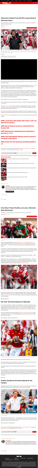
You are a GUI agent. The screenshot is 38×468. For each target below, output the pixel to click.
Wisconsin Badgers (4, 56)
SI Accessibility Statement (9, 459)
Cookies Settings (16, 459)
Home (2, 199)
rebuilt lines (22, 243)
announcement (10, 91)
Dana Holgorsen (13, 85)
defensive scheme (32, 243)
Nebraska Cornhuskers (11, 56)
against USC (32, 85)
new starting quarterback (28, 242)
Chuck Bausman (3, 214)
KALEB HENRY (7, 185)
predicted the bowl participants (24, 312)
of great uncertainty (18, 242)
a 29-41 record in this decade (8, 294)
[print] (6, 194)
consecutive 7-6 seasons (24, 262)
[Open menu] (1, 3)
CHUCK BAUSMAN (8, 440)
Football (5, 199)
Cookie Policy (16, 458)
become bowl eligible (21, 307)
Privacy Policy (7, 458)
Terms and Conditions (30, 458)
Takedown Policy (22, 458)
